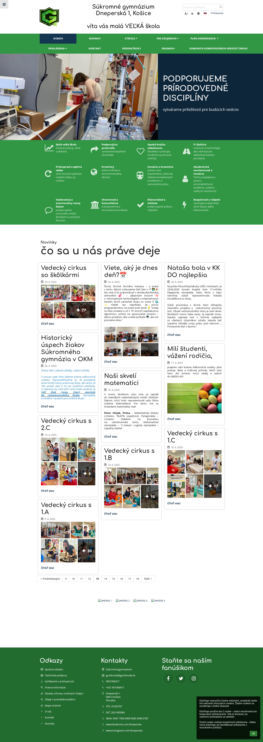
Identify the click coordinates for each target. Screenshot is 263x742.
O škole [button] (130, 38)
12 (89, 578)
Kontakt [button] (95, 48)
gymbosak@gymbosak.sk (120, 675)
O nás (48, 711)
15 (113, 578)
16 (121, 578)
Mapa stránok (53, 705)
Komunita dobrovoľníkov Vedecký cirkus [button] (206, 48)
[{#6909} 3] (140, 600)
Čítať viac (48, 324)
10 (73, 578)
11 (81, 578)
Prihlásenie (217, 13)
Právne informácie (55, 687)
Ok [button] (253, 733)
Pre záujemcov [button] (167, 38)
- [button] (193, 13)
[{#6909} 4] (158, 600)
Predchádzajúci (51, 578)
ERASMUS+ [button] (168, 48)
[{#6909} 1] (105, 600)
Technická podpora (56, 675)
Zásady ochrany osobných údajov (64, 693)
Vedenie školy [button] (131, 48)
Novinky (49, 723)
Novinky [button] (95, 38)
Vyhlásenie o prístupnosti (59, 681)
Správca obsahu (54, 669)
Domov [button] (58, 38)
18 (137, 578)
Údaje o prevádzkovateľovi (60, 699)
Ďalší (147, 578)
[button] (198, 13)
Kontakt (49, 717)
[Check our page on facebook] (168, 678)
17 (129, 578)
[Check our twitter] (181, 678)
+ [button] (187, 13)
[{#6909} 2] (123, 600)
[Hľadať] (221, 6)
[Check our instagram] (194, 678)
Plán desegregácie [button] (203, 38)
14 (105, 578)
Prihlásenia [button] (56, 48)
